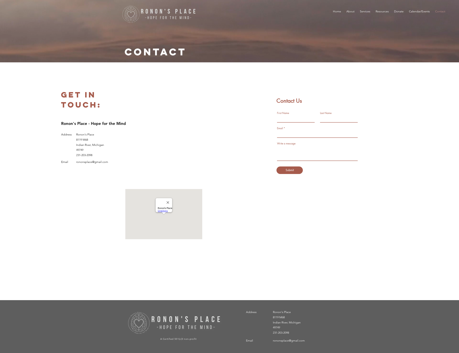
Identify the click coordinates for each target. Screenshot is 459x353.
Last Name (326, 113)
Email (280, 128)
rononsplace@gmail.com (92, 162)
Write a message (286, 143)
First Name (283, 113)
